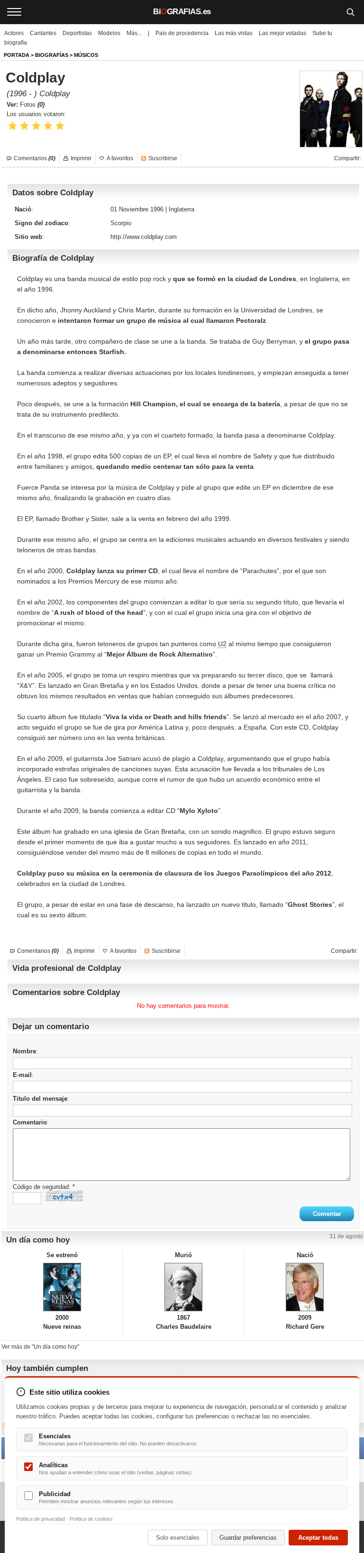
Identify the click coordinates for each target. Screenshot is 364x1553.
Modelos (109, 33)
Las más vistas (234, 33)
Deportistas (77, 33)
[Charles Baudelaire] (183, 1287)
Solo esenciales (178, 1537)
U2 (222, 644)
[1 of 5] (12, 126)
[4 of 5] (48, 126)
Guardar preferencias (248, 1537)
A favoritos (120, 158)
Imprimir (81, 158)
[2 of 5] (24, 126)
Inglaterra (181, 209)
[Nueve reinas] (61, 1287)
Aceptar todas (318, 1537)
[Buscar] (350, 12)
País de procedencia (182, 33)
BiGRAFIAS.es (182, 11)
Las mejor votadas (282, 33)
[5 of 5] (60, 126)
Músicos (86, 55)
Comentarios (34, 158)
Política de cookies (91, 1519)
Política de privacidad (40, 1519)
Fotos (32, 104)
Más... (134, 33)
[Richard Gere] (305, 1287)
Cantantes (43, 33)
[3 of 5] (36, 126)
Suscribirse (162, 158)
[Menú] (14, 11)
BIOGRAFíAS (51, 55)
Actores (14, 33)
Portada (16, 55)
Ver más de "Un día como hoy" (40, 1346)
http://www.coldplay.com (143, 236)
